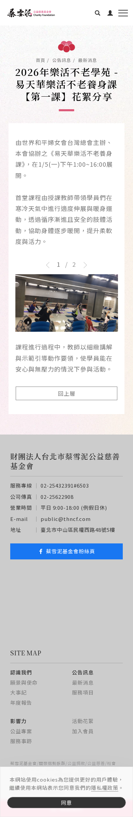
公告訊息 (61, 60)
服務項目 (83, 692)
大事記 (18, 692)
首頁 (40, 60)
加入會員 (83, 731)
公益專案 (21, 731)
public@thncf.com (66, 518)
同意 (66, 802)
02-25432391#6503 (65, 485)
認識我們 (21, 672)
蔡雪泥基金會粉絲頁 (70, 551)
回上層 (66, 393)
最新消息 (87, 60)
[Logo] (30, 13)
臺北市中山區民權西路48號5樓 (78, 529)
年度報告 (21, 702)
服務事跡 (21, 741)
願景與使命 (24, 682)
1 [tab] (58, 264)
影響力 (18, 720)
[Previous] (50, 265)
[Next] (83, 265)
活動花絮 (83, 720)
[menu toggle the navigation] (123, 13)
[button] (97, 13)
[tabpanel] (66, 322)
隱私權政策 (104, 787)
